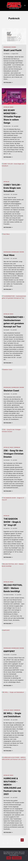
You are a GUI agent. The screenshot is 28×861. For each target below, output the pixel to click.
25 (14, 840)
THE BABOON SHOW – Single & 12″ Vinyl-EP (12, 522)
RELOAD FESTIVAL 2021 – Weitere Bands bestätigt (13, 588)
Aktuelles (6, 107)
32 (14, 843)
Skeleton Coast (11, 390)
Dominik (7, 194)
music (11, 107)
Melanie (7, 53)
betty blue (8, 126)
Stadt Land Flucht (13, 50)
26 (18, 840)
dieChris (7, 528)
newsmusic (17, 447)
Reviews (14, 47)
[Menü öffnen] (24, 5)
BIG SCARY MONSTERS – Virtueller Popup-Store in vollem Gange (12, 116)
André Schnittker (10, 594)
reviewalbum (7, 47)
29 (7, 843)
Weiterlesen (8, 82)
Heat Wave (9, 255)
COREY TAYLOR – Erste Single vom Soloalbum (12, 188)
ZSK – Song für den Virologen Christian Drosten (13, 453)
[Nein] (26, 855)
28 (3, 843)
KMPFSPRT (9, 651)
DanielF (7, 258)
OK (9, 858)
